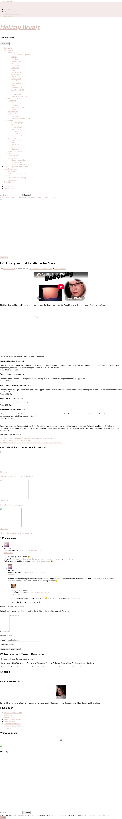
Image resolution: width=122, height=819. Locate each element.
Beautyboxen (13, 52)
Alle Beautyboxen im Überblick (16, 167)
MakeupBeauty (9, 269)
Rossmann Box (17, 83)
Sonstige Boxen (17, 90)
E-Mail (3, 640)
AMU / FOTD (16, 140)
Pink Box (15, 81)
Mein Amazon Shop (12, 717)
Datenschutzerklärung (13, 14)
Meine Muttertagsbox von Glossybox (16, 533)
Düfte (13, 142)
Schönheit (12, 138)
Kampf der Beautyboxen (21, 54)
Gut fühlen (12, 101)
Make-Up (15, 145)
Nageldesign (16, 149)
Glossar (7, 184)
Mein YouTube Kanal (12, 721)
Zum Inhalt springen (8, 1)
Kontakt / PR (9, 188)
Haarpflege (15, 125)
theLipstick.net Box (19, 96)
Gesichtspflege (17, 123)
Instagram (8, 715)
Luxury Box (16, 79)
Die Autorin (8, 9)
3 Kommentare (60, 269)
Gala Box (15, 68)
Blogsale (7, 182)
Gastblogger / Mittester (17, 173)
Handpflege (16, 129)
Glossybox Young (18, 72)
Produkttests (9, 186)
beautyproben (14, 438)
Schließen (5, 44)
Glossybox (15, 70)
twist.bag (15, 85)
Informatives (13, 112)
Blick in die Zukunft (15, 98)
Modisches (15, 147)
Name (3, 635)
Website (3, 644)
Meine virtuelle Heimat (13, 726)
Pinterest (7, 728)
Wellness (15, 109)
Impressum (8, 16)
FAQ (5, 12)
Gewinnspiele (16, 116)
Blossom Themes (60, 815)
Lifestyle (14, 105)
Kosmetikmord (17, 162)
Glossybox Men (17, 74)
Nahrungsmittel (17, 107)
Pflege (10, 120)
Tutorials (11, 153)
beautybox (4, 438)
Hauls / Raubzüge (18, 160)
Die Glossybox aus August (11, 504)
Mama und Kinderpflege (21, 136)
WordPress (85, 815)
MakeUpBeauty (14, 114)
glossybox (24, 438)
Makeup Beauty (20, 26)
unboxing (53, 438)
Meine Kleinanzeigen (12, 724)
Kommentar (5, 631)
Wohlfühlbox (16, 87)
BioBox (14, 57)
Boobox (14, 92)
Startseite (8, 48)
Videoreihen (12, 158)
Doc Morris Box (17, 76)
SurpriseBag (16, 94)
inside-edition (33, 438)
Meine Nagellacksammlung (22, 164)
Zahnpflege (16, 134)
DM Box (14, 59)
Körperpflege (16, 127)
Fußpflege (15, 131)
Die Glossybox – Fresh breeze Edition (16, 476)
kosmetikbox (44, 438)
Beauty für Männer (15, 151)
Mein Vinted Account (12, 719)
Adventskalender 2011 (20, 118)
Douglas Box (16, 61)
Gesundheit (16, 103)
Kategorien (8, 50)
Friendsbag (15, 65)
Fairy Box (15, 63)
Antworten (8, 553)
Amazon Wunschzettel (13, 713)
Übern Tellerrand (15, 156)
